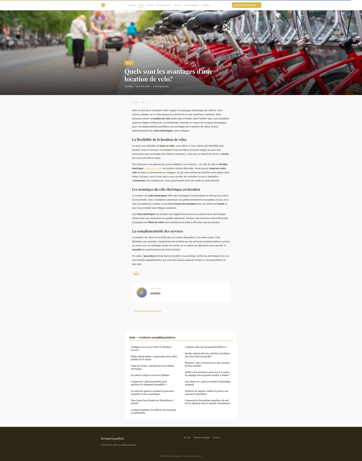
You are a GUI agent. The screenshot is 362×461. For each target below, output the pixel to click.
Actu (141, 5)
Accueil (131, 5)
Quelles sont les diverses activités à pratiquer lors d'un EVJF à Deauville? (207, 355)
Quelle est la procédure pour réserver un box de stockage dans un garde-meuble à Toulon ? (207, 373)
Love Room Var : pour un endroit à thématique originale (207, 383)
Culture (149, 5)
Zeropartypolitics (112, 438)
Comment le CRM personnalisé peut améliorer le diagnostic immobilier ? (149, 383)
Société (205, 5)
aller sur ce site (154, 168)
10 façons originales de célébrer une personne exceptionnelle (153, 411)
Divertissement (164, 5)
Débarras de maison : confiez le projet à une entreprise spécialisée (206, 392)
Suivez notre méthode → (247, 5)
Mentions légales (202, 437)
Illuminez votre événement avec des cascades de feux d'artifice (207, 364)
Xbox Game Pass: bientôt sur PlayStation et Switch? (152, 402)
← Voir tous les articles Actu (146, 311)
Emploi (177, 5)
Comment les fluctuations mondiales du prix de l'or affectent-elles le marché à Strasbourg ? (208, 402)
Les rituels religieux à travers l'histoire (150, 375)
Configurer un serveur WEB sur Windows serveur (151, 348)
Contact (216, 437)
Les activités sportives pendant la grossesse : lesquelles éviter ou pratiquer (153, 392)
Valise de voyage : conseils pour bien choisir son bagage (152, 367)
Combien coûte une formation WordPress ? (206, 347)
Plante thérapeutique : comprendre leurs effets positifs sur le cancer (154, 358)
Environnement (192, 5)
